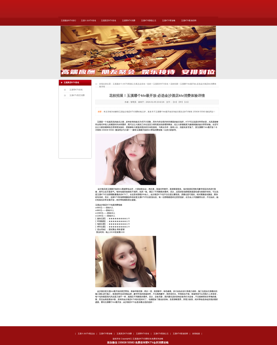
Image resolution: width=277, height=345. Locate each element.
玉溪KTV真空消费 (77, 95)
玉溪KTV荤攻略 (168, 20)
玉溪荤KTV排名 (76, 90)
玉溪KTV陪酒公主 (161, 333)
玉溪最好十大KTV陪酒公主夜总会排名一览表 (132, 84)
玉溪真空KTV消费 (124, 333)
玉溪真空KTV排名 (108, 20)
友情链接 (196, 333)
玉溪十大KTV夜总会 (86, 333)
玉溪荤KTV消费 (128, 20)
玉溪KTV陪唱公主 (148, 20)
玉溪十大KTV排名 (88, 20)
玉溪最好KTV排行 (68, 20)
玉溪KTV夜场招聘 (188, 20)
